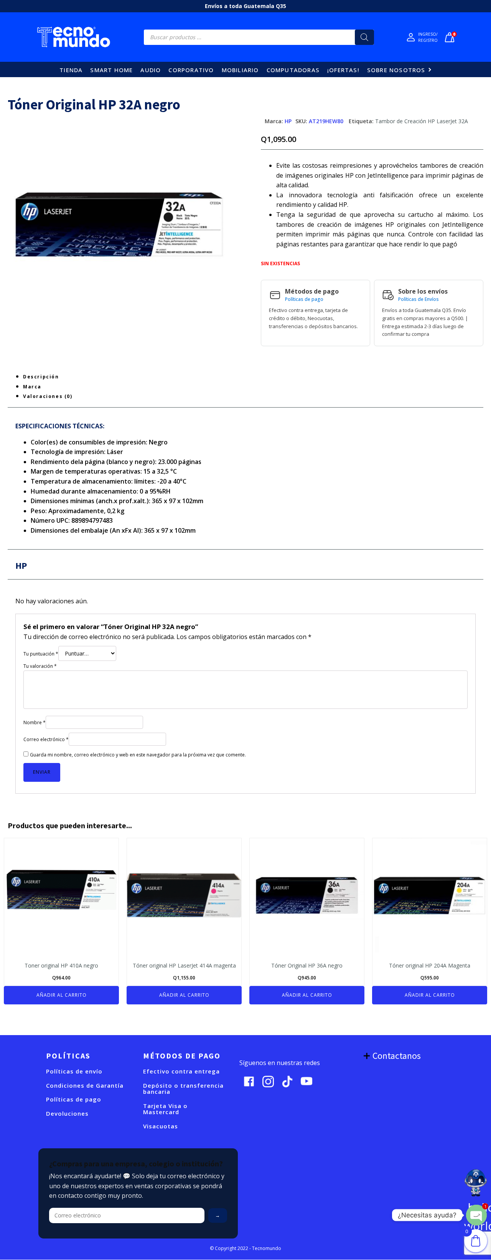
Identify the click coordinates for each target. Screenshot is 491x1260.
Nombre (34, 722)
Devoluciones (67, 1113)
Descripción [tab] (41, 376)
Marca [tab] (32, 386)
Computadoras (293, 70)
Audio (150, 70)
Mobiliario (240, 70)
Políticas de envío (74, 1071)
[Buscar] (364, 37)
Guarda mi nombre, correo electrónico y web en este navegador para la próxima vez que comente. (138, 754)
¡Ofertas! (343, 70)
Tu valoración (40, 666)
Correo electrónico (46, 739)
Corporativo (191, 70)
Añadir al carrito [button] (61, 995)
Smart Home (111, 70)
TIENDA (70, 70)
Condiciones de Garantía (85, 1085)
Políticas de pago (304, 299)
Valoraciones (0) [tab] (47, 396)
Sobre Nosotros (396, 70)
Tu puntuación (40, 654)
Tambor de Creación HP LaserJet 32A (421, 121)
